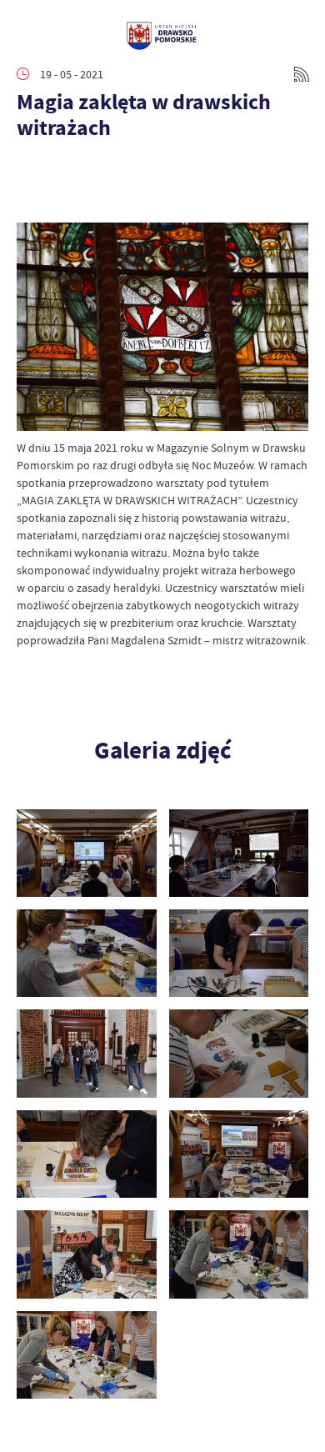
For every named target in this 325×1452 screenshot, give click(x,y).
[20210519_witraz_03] (87, 953)
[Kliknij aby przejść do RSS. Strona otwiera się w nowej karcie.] (301, 74)
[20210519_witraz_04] (239, 953)
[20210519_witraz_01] (87, 853)
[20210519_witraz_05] (87, 1053)
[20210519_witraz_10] (87, 1254)
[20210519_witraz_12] (87, 1355)
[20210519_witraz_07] (239, 1053)
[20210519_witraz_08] (87, 1154)
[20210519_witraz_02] (239, 853)
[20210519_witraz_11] (239, 1254)
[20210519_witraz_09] (239, 1154)
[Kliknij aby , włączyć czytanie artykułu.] (30, 171)
